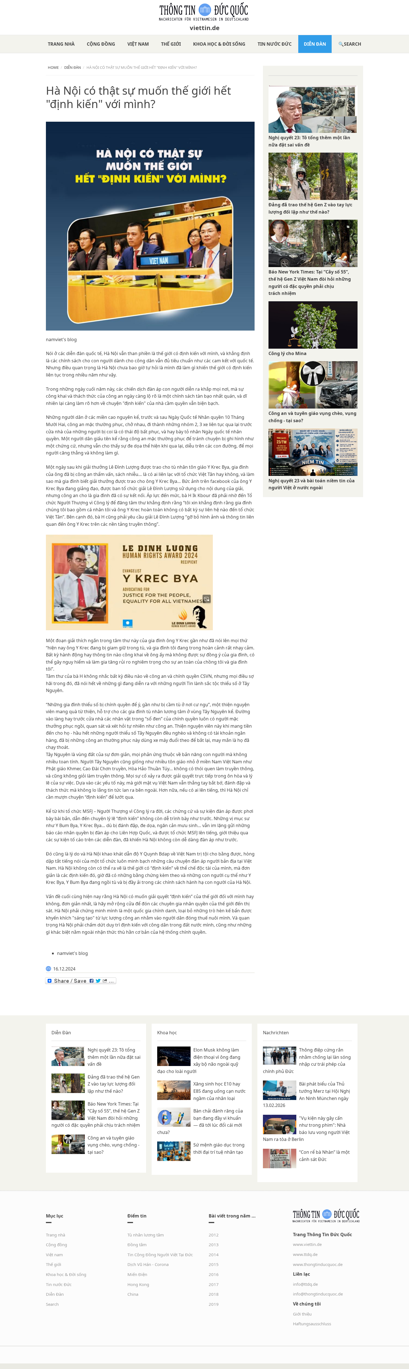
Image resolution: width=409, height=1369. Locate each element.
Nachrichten (276, 1033)
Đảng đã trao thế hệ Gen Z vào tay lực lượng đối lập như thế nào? (114, 1084)
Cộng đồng (101, 44)
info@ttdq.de (305, 1284)
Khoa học (167, 1033)
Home (53, 67)
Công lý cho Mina (287, 353)
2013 (214, 1244)
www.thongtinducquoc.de (318, 1264)
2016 (214, 1274)
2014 (214, 1254)
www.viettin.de (307, 1244)
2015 (214, 1264)
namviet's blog (61, 339)
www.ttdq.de (305, 1254)
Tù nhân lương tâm (145, 1235)
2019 (214, 1304)
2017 (214, 1284)
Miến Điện (137, 1274)
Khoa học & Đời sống (219, 44)
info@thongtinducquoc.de (318, 1294)
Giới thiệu (302, 1314)
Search (352, 44)
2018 (214, 1294)
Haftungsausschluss (312, 1323)
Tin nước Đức (275, 44)
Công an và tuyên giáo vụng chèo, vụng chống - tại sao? (113, 1145)
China (132, 1294)
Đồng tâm (137, 1244)
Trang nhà (61, 44)
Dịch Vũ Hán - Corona (148, 1264)
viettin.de (205, 28)
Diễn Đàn (315, 44)
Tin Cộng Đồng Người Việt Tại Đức (160, 1254)
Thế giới (171, 44)
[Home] (204, 12)
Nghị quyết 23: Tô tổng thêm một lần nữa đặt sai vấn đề (114, 1057)
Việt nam (138, 44)
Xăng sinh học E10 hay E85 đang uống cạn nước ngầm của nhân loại (219, 1091)
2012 (214, 1235)
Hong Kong (138, 1284)
